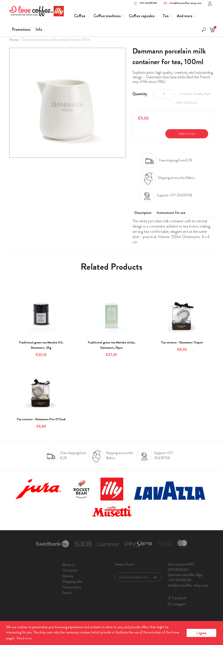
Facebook (179, 598)
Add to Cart (187, 133)
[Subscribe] (155, 577)
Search (67, 592)
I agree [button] (201, 632)
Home (13, 39)
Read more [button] (24, 638)
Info (39, 29)
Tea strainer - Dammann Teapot (182, 342)
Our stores (70, 570)
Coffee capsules (142, 16)
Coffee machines (108, 16)
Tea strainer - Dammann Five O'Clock (41, 419)
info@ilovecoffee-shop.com (185, 3)
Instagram (179, 604)
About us (68, 564)
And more (185, 16)
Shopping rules (72, 581)
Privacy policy (71, 587)
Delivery (68, 575)
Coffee (80, 16)
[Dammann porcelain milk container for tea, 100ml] (67, 102)
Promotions (21, 29)
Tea (166, 16)
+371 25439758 (148, 3)
